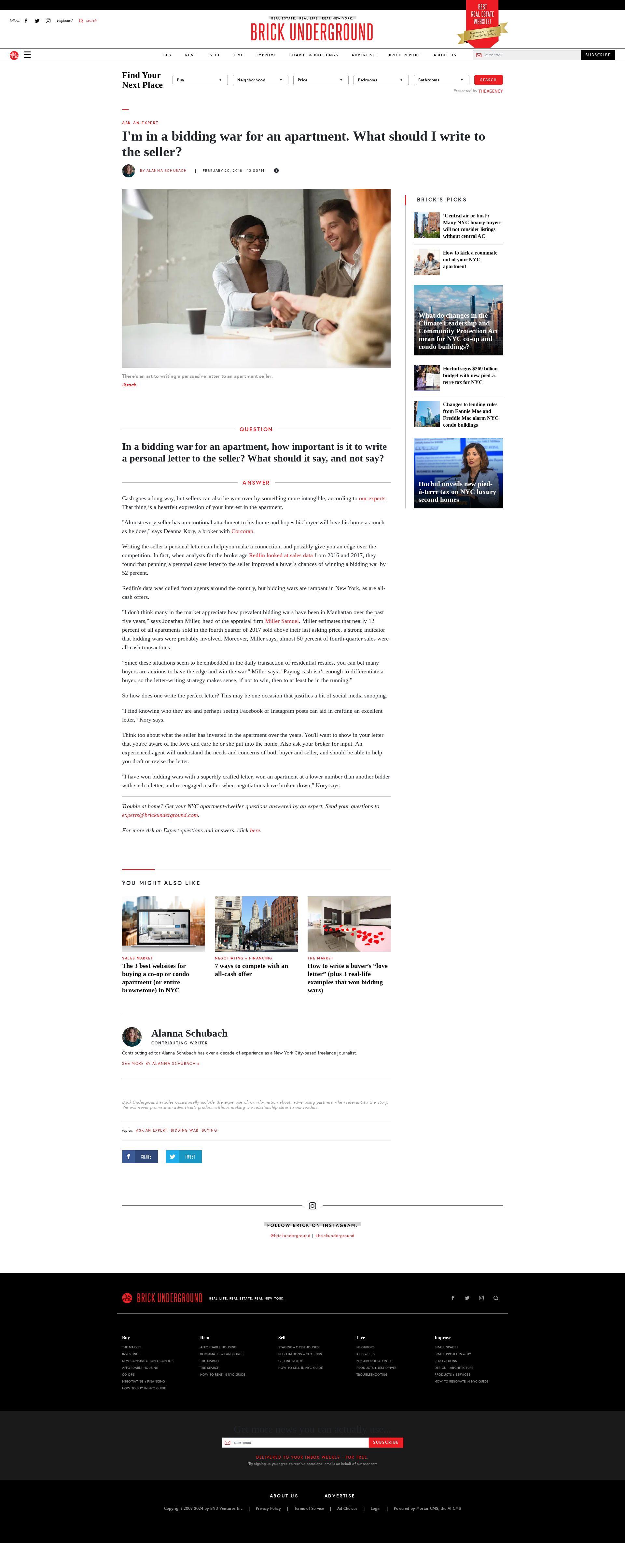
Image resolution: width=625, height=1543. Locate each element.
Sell (215, 55)
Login (376, 1508)
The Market (320, 958)
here (255, 830)
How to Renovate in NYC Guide (461, 1381)
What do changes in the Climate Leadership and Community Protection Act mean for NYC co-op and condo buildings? (458, 331)
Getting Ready (290, 1361)
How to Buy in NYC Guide (144, 1388)
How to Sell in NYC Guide (300, 1368)
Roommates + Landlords (221, 1354)
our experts (372, 498)
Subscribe (386, 1442)
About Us (445, 55)
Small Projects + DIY (453, 1354)
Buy (167, 55)
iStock (129, 384)
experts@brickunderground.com (160, 815)
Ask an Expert (140, 123)
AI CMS (454, 1508)
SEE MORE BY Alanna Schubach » (161, 1063)
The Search (209, 1368)
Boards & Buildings (314, 55)
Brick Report (405, 55)
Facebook (26, 20)
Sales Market (137, 958)
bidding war (185, 1130)
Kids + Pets (365, 1354)
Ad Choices (347, 1508)
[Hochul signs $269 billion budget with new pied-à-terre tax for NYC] (427, 378)
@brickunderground (291, 1235)
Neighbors (365, 1347)
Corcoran (242, 531)
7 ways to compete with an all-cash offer (251, 969)
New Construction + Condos (148, 1361)
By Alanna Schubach (163, 171)
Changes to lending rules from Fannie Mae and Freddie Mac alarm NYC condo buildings (471, 415)
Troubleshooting (371, 1374)
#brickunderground (335, 1235)
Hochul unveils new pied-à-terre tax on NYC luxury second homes (457, 491)
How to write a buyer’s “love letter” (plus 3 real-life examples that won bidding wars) (348, 978)
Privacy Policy (268, 1508)
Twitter (37, 20)
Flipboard (65, 20)
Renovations (446, 1361)
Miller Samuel (282, 621)
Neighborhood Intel (374, 1361)
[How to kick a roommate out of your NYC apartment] (427, 262)
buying (209, 1130)
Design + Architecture (454, 1368)
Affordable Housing (140, 1368)
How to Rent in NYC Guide (222, 1374)
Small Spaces (446, 1347)
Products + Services (452, 1374)
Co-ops (128, 1374)
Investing (130, 1354)
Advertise (364, 55)
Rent (191, 55)
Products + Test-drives (376, 1368)
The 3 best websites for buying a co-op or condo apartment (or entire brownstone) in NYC (155, 978)
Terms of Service (309, 1508)
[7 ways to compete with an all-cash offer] (256, 924)
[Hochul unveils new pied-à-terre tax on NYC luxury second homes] (458, 473)
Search (488, 79)
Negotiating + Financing (243, 958)
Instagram (48, 20)
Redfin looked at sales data (281, 555)
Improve (266, 55)
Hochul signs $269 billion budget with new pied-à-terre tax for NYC (470, 375)
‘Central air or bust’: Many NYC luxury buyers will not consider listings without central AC (472, 226)
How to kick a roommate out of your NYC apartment (470, 259)
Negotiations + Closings (300, 1354)
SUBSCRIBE (598, 55)
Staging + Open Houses (298, 1347)
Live (239, 55)
